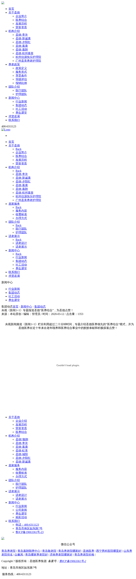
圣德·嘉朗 (22, 49)
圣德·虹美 (22, 450)
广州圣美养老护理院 (28, 60)
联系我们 (14, 120)
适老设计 (21, 242)
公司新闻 (21, 509)
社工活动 (21, 108)
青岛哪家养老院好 (36, 554)
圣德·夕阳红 (23, 42)
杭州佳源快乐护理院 (28, 56)
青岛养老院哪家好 (69, 550)
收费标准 (21, 214)
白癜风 (19, 554)
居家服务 (14, 203)
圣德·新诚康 (23, 38)
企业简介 (21, 16)
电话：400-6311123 (27, 524)
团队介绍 (14, 86)
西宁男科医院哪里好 (109, 550)
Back (18, 148)
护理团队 (21, 94)
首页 (11, 8)
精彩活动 (21, 517)
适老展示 (14, 236)
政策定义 (21, 68)
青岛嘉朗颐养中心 (29, 550)
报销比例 (21, 82)
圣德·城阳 (22, 454)
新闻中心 (14, 97)
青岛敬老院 (49, 550)
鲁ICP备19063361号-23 (30, 532)
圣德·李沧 (22, 34)
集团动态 (21, 105)
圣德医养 (88, 550)
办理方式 (21, 218)
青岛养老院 (8, 550)
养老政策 (14, 64)
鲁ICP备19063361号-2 (72, 561)
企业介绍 (21, 420)
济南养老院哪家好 (61, 554)
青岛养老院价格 (84, 554)
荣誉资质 (21, 27)
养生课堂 (21, 112)
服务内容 (21, 210)
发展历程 (21, 23)
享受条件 (21, 75)
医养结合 (21, 19)
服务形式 (21, 71)
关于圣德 (14, 12)
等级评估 (21, 79)
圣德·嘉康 (22, 45)
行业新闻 (21, 101)
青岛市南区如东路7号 (29, 528)
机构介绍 (14, 31)
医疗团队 (21, 90)
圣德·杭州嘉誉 (24, 53)
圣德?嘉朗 (22, 439)
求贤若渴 (14, 116)
